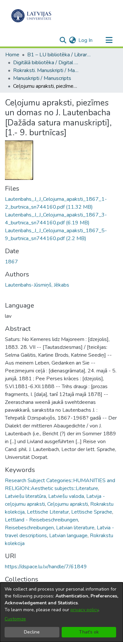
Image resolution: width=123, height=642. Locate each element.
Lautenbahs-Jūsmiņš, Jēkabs (37, 285)
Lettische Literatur (48, 512)
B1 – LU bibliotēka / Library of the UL (60, 54)
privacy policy (84, 610)
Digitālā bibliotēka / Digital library (46, 62)
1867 (11, 261)
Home (12, 54)
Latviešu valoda (66, 496)
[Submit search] (63, 40)
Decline (32, 632)
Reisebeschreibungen (29, 527)
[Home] (31, 16)
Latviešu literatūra (25, 496)
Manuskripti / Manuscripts (42, 78)
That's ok (89, 632)
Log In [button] (85, 40)
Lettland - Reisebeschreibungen (41, 519)
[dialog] (61, 612)
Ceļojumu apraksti (67, 504)
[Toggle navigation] (109, 40)
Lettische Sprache (91, 512)
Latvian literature (75, 527)
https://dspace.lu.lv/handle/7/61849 (46, 566)
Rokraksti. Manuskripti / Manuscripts (46, 70)
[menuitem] (72, 40)
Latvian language (68, 535)
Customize (15, 619)
